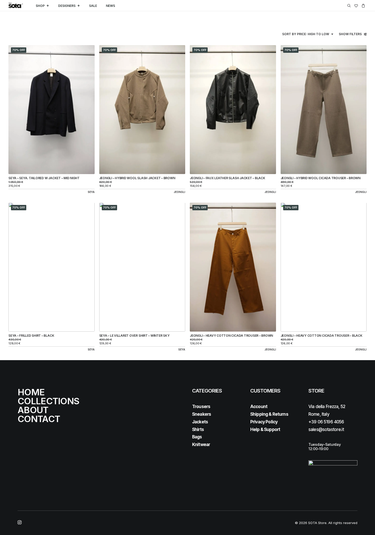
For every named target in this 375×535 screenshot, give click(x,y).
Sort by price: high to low (305, 34)
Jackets (200, 421)
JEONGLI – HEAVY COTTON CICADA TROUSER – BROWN (231, 335)
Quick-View (88, 50)
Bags (197, 436)
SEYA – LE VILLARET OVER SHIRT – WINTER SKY (134, 335)
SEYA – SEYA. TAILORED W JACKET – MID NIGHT (44, 178)
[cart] (363, 5)
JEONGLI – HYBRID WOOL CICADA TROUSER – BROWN (320, 178)
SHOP (40, 6)
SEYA (91, 191)
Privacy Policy (264, 421)
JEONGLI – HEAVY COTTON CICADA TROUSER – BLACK (321, 335)
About (33, 409)
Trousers (201, 406)
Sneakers (201, 414)
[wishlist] (356, 5)
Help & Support (265, 429)
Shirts (198, 429)
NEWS (110, 6)
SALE (93, 6)
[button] (350, 5)
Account (258, 406)
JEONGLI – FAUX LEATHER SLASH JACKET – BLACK (227, 178)
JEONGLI (179, 191)
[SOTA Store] (15, 6)
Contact (39, 418)
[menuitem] (350, 5)
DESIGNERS (67, 6)
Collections (48, 401)
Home (31, 392)
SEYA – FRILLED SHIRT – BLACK (31, 335)
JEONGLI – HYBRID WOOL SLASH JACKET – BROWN (137, 178)
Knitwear (201, 444)
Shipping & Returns (269, 414)
